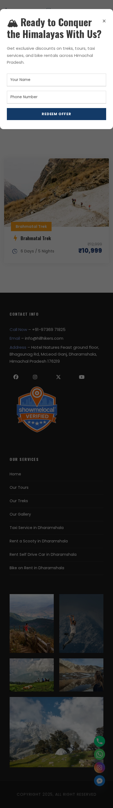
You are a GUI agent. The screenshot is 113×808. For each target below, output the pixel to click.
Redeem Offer (56, 114)
